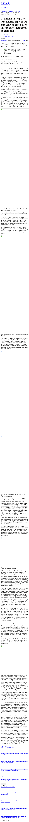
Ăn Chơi (6, 34)
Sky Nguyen (4, 40)
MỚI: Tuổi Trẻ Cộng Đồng (8, 747)
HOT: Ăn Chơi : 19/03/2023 (8, 787)
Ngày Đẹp (17, 11)
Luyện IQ (4, 11)
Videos (11, 11)
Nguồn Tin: (4, 746)
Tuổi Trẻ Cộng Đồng (8, 36)
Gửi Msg (3, 784)
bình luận (23, 40)
